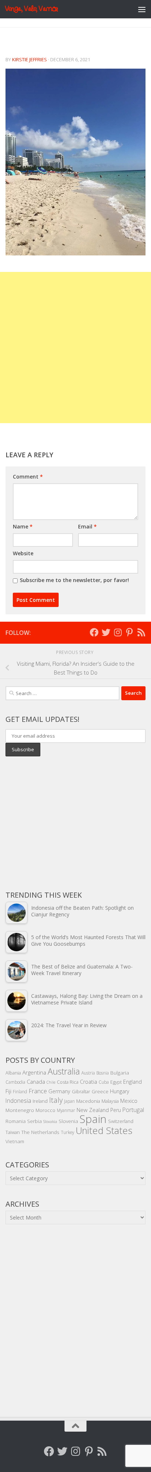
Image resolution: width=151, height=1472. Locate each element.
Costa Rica (67, 1082)
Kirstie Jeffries (29, 59)
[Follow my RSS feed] (141, 632)
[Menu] (142, 9)
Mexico (128, 1100)
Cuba (104, 1082)
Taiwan (12, 1132)
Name (23, 526)
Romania (15, 1120)
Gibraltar (81, 1091)
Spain (93, 1119)
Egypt (116, 1082)
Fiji (8, 1091)
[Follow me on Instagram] (117, 632)
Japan (69, 1101)
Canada (36, 1081)
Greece (100, 1091)
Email (87, 526)
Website (23, 553)
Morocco (45, 1110)
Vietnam (14, 1141)
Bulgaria (119, 1072)
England (132, 1081)
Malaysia (110, 1101)
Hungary (119, 1091)
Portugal (133, 1110)
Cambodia (15, 1082)
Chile (51, 1082)
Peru (115, 1109)
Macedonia (88, 1101)
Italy (56, 1100)
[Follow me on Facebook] (94, 632)
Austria (88, 1073)
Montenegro (19, 1109)
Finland (20, 1091)
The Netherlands (40, 1131)
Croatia (88, 1081)
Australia (64, 1071)
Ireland (40, 1101)
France (38, 1091)
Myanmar (66, 1110)
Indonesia (18, 1101)
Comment (28, 476)
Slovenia (68, 1120)
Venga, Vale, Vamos (31, 9)
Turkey (67, 1132)
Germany (59, 1091)
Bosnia (102, 1073)
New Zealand (93, 1109)
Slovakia (50, 1121)
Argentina (34, 1072)
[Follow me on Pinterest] (129, 632)
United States (104, 1130)
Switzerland (120, 1121)
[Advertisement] (75, 347)
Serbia (34, 1120)
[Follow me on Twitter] (106, 632)
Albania (13, 1072)
